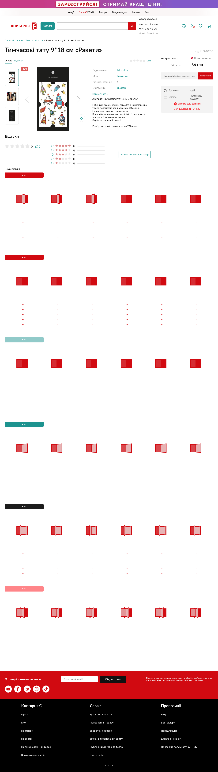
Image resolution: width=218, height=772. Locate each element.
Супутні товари (14, 40)
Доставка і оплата (101, 714)
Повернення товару (101, 722)
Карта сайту (97, 754)
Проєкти (26, 738)
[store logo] (24, 26)
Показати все (99, 94)
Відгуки (18, 60)
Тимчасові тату (34, 40)
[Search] (132, 26)
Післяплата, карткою (196, 97)
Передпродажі (170, 730)
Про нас (26, 714)
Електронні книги (171, 738)
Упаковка (121, 87)
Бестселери (168, 722)
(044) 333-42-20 (148, 28)
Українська (122, 76)
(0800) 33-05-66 (148, 19)
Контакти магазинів (33, 754)
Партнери (27, 730)
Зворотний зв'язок (101, 730)
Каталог (47, 26)
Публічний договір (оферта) (106, 746)
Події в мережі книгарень (36, 746)
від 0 (192, 90)
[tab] (78, 136)
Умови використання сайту (106, 738)
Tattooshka (122, 70)
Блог (24, 722)
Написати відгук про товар (135, 154)
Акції (164, 714)
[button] (27, 99)
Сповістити (205, 76)
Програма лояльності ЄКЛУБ (179, 746)
